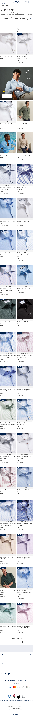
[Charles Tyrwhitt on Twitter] (9, 673)
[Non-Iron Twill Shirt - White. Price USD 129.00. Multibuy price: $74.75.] (8, 43)
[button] (17, 642)
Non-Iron (28, 78)
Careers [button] (3, 668)
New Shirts (7, 18)
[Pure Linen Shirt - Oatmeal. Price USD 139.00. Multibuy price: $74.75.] (25, 142)
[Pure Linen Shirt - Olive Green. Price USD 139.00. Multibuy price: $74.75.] (25, 111)
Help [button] (2, 654)
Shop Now (7, 96)
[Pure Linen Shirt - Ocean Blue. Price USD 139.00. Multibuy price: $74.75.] (8, 142)
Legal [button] (3, 659)
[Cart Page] (29, 2)
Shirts (7, 5)
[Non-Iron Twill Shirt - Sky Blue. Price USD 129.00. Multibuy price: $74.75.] (25, 275)
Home (3, 5)
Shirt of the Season (20, 18)
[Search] (26, 2)
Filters (3, 30)
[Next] (30, 18)
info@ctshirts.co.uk (16, 708)
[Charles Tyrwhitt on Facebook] (2, 673)
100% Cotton (28, 72)
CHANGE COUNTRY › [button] (16, 714)
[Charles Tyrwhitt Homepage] (16, 2)
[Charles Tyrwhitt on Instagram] (5, 673)
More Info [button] (4, 663)
